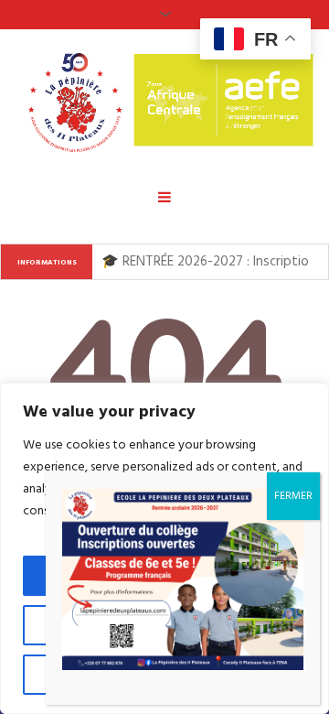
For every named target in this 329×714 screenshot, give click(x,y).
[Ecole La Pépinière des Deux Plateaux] (164, 101)
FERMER (293, 496)
